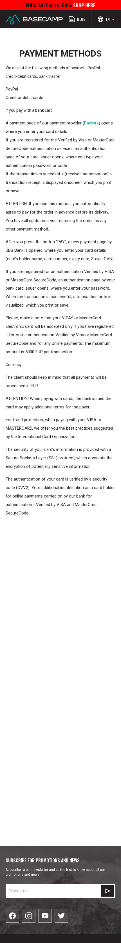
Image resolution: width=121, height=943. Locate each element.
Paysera (91, 123)
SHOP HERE (83, 5)
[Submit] (107, 891)
